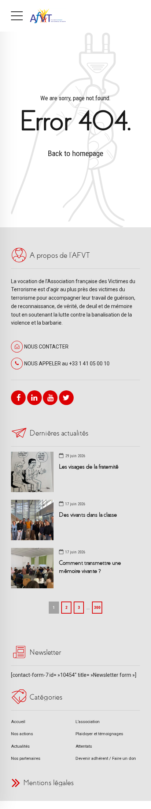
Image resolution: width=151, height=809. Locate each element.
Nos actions (22, 733)
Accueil (18, 721)
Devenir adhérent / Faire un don (106, 758)
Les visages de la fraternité (88, 466)
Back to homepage (75, 153)
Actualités (20, 746)
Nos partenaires (25, 758)
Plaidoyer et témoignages (99, 733)
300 (97, 607)
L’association (88, 721)
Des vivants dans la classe (88, 515)
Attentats (84, 746)
